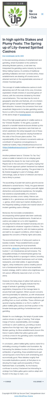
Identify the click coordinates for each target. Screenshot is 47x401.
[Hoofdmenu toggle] (42, 14)
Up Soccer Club (33, 14)
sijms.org (15, 248)
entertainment (25, 115)
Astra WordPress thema (23, 396)
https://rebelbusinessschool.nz (15, 147)
